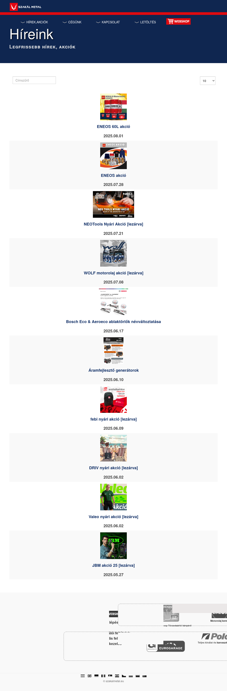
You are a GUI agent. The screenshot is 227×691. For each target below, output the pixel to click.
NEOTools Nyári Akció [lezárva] (113, 224)
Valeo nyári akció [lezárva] (113, 516)
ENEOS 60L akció (113, 126)
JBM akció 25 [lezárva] (113, 565)
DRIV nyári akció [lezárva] (113, 468)
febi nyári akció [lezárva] (113, 419)
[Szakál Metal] (25, 7)
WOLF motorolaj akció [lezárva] (113, 273)
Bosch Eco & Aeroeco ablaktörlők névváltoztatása (113, 321)
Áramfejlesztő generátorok (113, 370)
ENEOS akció (113, 175)
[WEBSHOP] (178, 21)
